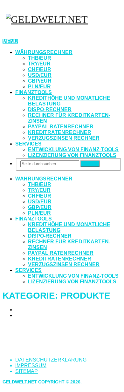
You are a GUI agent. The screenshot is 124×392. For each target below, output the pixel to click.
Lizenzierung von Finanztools (72, 155)
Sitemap (26, 371)
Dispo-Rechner (50, 109)
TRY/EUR (39, 63)
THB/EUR (39, 58)
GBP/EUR (40, 81)
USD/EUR (40, 75)
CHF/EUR (39, 69)
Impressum (30, 365)
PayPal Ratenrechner (60, 126)
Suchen (90, 163)
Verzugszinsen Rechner (64, 138)
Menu (10, 41)
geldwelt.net (20, 381)
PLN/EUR (39, 86)
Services (28, 143)
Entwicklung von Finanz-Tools (73, 149)
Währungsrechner (43, 52)
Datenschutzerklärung (50, 359)
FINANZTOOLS (33, 92)
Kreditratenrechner (59, 132)
